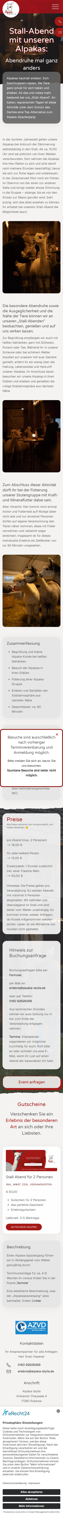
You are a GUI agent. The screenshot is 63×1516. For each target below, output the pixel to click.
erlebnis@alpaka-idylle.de (28, 988)
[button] (55, 6)
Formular (15, 975)
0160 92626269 (20, 1001)
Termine (14, 1037)
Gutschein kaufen (24, 1227)
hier (38, 1301)
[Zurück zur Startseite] (11, 9)
